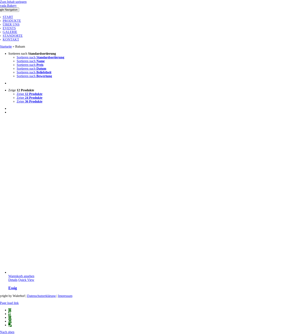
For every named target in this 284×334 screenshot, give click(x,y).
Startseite (6, 46)
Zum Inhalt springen (13, 2)
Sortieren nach (40, 57)
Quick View (26, 280)
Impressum (65, 296)
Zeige (29, 94)
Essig (12, 288)
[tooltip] (9, 310)
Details (12, 280)
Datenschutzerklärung (41, 296)
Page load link (9, 303)
